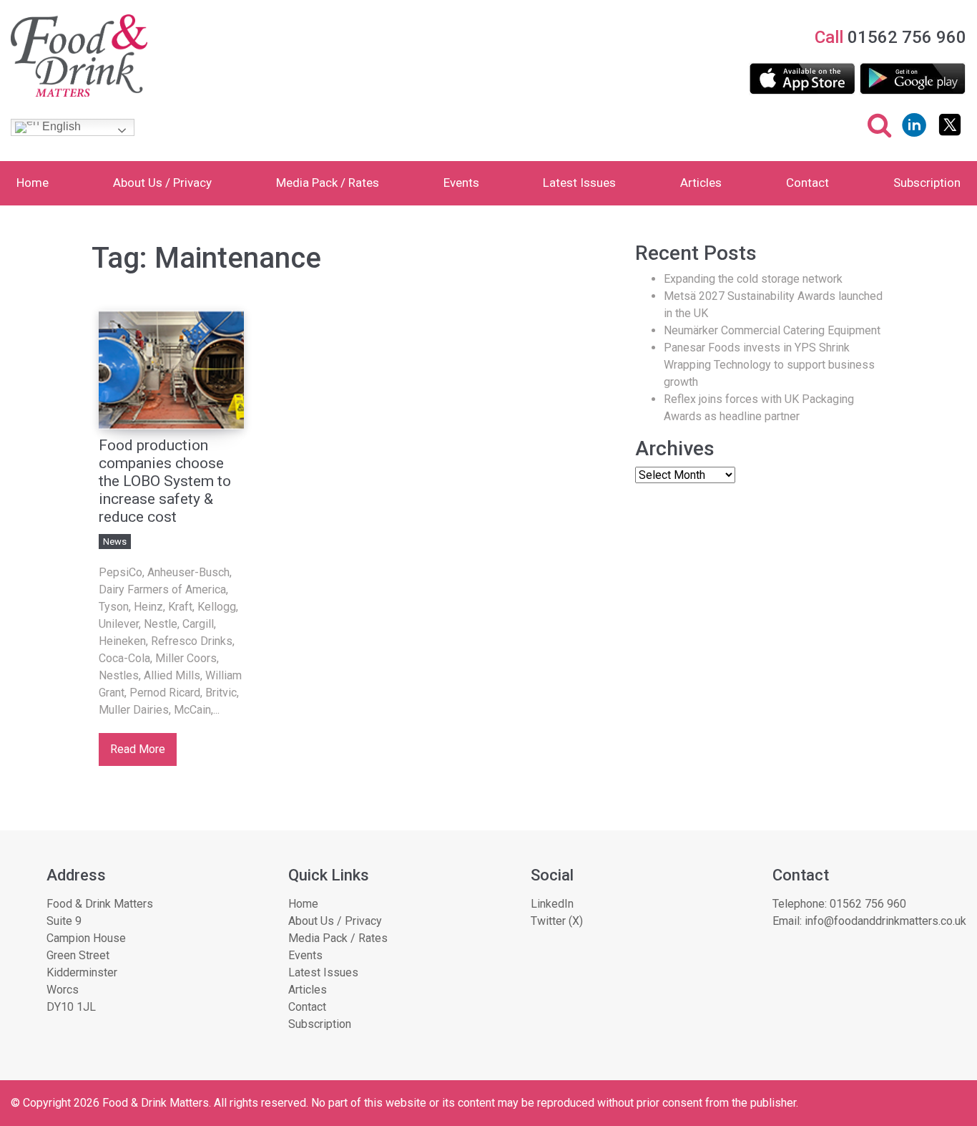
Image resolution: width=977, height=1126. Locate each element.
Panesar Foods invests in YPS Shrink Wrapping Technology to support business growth (769, 365)
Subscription (927, 182)
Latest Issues (579, 182)
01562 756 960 (868, 904)
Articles (701, 182)
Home (32, 182)
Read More (137, 749)
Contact (807, 182)
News (115, 541)
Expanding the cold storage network (753, 279)
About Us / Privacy (162, 182)
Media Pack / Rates (327, 182)
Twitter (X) (557, 921)
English (60, 126)
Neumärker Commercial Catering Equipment (772, 330)
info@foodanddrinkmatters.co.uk (885, 921)
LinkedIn (552, 904)
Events (461, 182)
